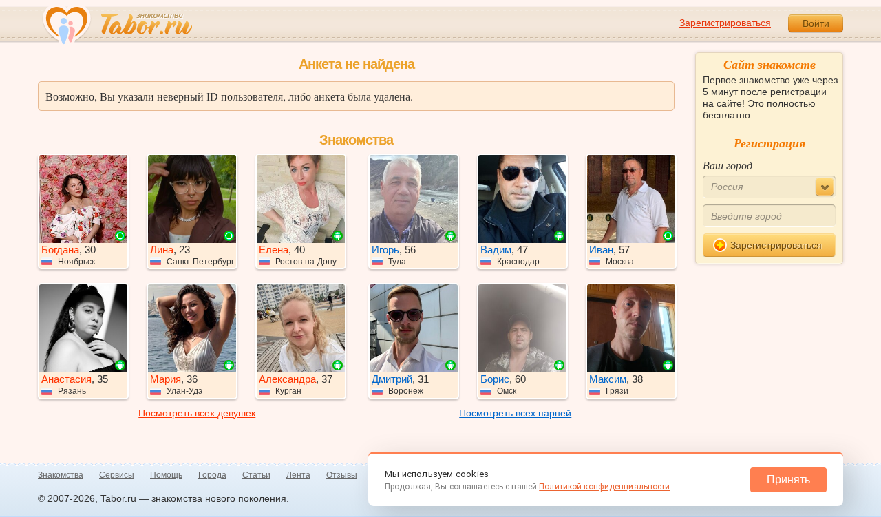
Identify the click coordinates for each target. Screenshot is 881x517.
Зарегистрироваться (725, 22)
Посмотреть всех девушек (196, 413)
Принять (788, 479)
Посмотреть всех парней (515, 413)
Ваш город (727, 165)
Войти (816, 23)
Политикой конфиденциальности (604, 487)
